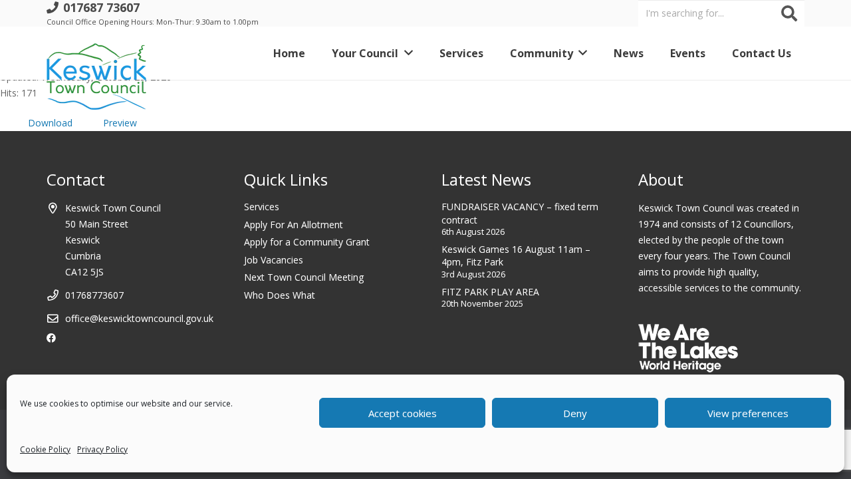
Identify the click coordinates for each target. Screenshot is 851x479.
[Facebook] (51, 338)
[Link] (96, 53)
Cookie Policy (45, 449)
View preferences (748, 413)
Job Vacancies (273, 259)
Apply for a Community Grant (307, 242)
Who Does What (279, 295)
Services (261, 206)
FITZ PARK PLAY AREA (490, 291)
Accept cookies (402, 413)
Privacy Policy (102, 449)
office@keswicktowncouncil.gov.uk (139, 318)
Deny (575, 413)
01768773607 (94, 295)
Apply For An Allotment (293, 224)
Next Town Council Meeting (304, 277)
